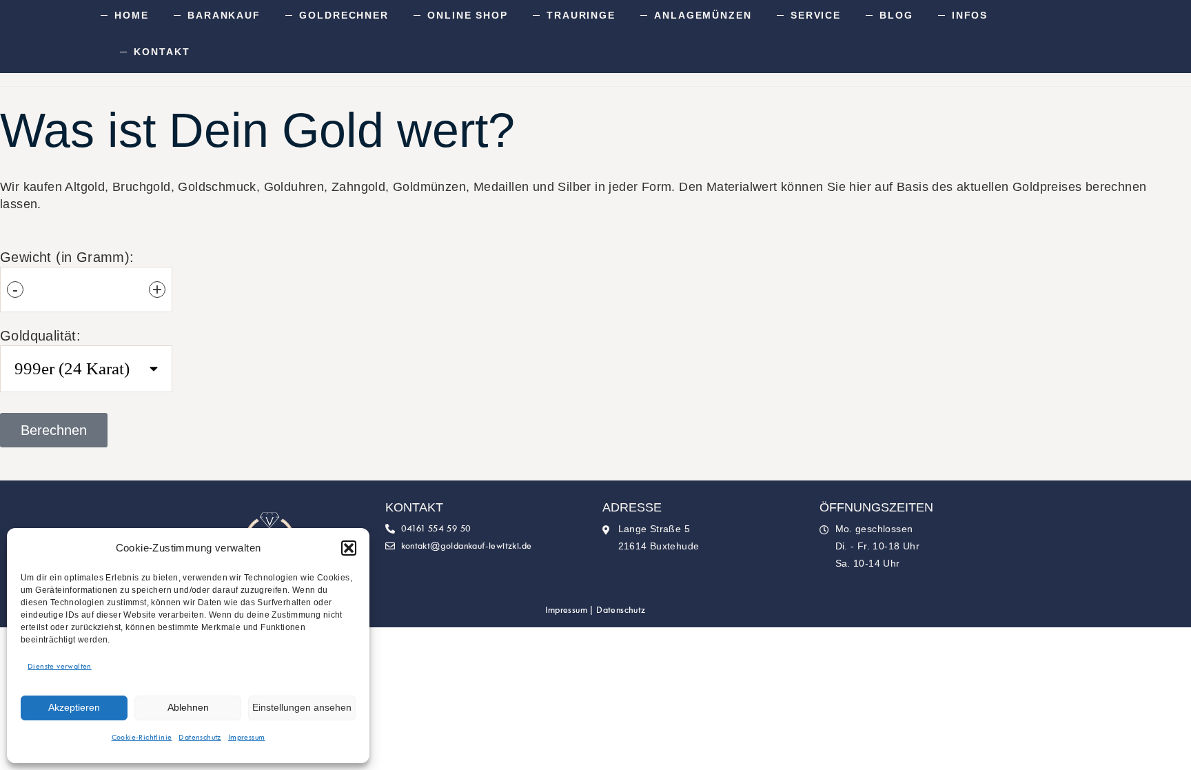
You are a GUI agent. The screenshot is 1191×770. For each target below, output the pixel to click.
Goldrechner (344, 15)
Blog (896, 15)
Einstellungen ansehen (302, 707)
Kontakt (162, 51)
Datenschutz (200, 737)
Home (131, 15)
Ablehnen (188, 707)
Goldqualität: (40, 335)
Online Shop (467, 15)
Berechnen (54, 430)
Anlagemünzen (703, 15)
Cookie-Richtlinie (142, 737)
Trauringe (581, 15)
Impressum (246, 737)
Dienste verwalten (60, 666)
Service (816, 15)
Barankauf (224, 15)
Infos (970, 15)
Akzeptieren (74, 707)
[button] (349, 548)
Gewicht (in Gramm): (67, 257)
